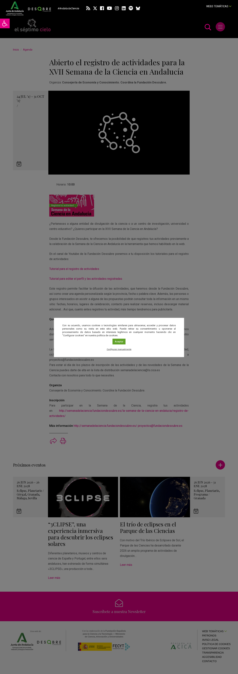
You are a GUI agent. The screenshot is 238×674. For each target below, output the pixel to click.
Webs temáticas (217, 6)
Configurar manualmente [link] (119, 349)
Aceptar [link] (119, 341)
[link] (5, 23)
